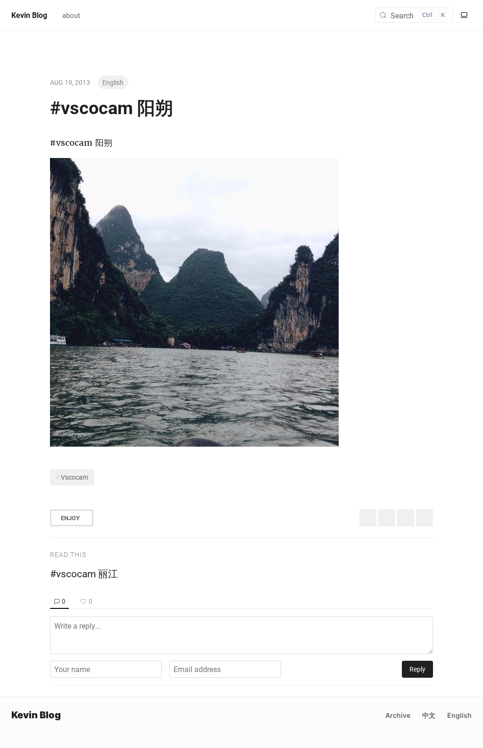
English (113, 82)
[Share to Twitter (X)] (367, 517)
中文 (428, 715)
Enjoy (70, 518)
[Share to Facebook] (405, 517)
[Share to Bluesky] (386, 517)
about (71, 15)
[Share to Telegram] (424, 517)
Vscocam (74, 477)
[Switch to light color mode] (464, 15)
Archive (397, 715)
